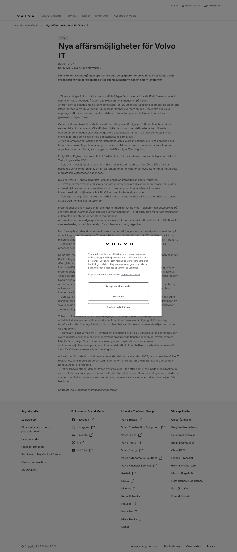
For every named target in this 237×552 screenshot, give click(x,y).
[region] (118, 276)
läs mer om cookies (130, 274)
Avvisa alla (118, 296)
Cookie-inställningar (118, 307)
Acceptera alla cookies (118, 286)
